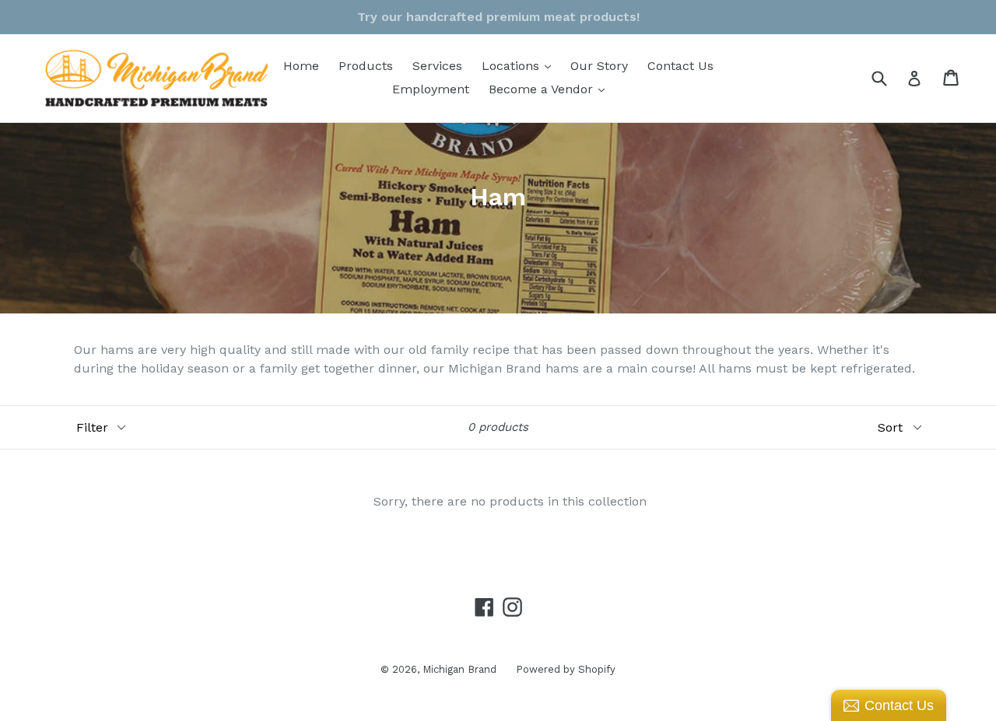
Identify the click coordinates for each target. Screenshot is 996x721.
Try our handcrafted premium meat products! (498, 16)
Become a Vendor (550, 88)
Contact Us (680, 65)
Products (365, 65)
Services (437, 65)
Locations (520, 65)
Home (301, 65)
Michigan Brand (459, 669)
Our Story (599, 65)
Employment (430, 89)
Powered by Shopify (565, 669)
